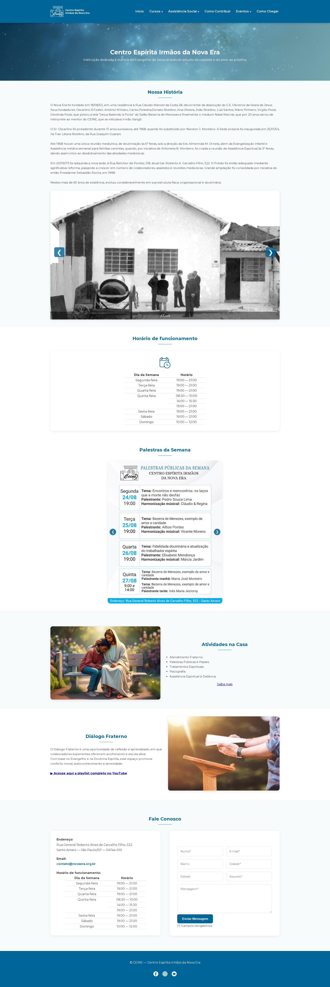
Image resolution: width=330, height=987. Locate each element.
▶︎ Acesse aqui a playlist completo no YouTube (88, 773)
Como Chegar (268, 11)
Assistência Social (182, 11)
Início (139, 11)
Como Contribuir (218, 11)
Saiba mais (224, 684)
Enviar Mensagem (195, 918)
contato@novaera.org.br (76, 864)
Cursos (154, 11)
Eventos (242, 11)
